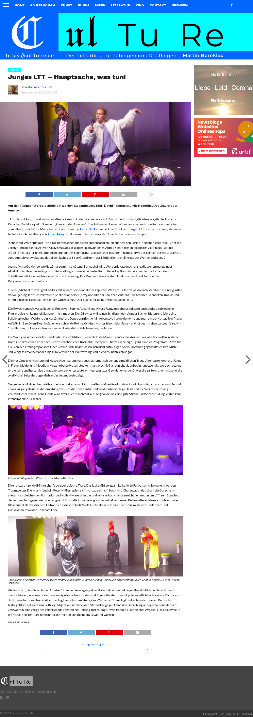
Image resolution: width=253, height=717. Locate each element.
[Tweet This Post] (67, 193)
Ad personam (42, 5)
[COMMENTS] (151, 193)
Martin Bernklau (37, 87)
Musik (100, 5)
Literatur (120, 5)
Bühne (83, 5)
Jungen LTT (136, 229)
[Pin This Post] (95, 193)
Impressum (210, 713)
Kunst (66, 5)
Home (20, 5)
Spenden (180, 5)
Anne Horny (56, 234)
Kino (140, 5)
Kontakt (158, 5)
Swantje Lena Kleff (82, 229)
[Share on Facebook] (39, 193)
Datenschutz (229, 713)
